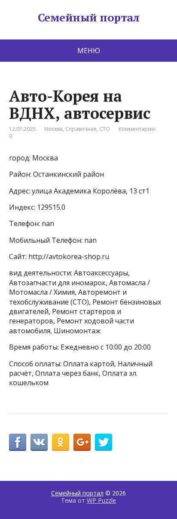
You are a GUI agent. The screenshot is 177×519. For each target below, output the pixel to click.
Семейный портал (88, 17)
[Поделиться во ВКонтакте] (39, 442)
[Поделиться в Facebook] (17, 442)
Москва (53, 129)
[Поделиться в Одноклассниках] (60, 442)
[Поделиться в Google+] (82, 442)
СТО (104, 129)
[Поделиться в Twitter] (103, 442)
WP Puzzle (101, 500)
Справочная (81, 129)
